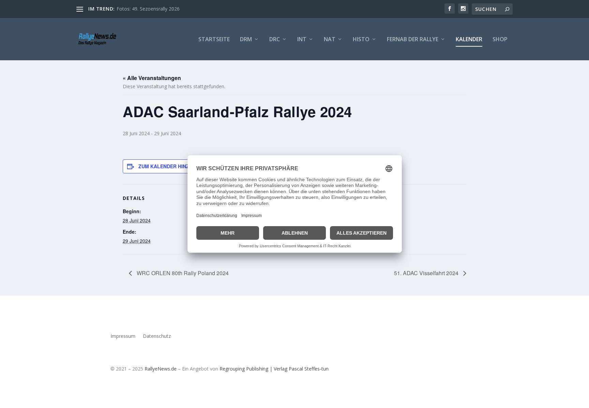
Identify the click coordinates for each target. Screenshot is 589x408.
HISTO (361, 39)
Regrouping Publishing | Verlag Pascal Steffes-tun (274, 368)
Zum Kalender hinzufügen (173, 166)
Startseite (214, 39)
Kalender (469, 39)
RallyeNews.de (161, 368)
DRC (274, 39)
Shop (500, 39)
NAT (329, 39)
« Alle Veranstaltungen (152, 78)
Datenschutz (157, 336)
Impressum (122, 336)
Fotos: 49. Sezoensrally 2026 (148, 8)
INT (301, 39)
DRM (246, 39)
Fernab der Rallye (412, 39)
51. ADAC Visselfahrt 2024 (427, 273)
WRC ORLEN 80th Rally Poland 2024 (182, 273)
